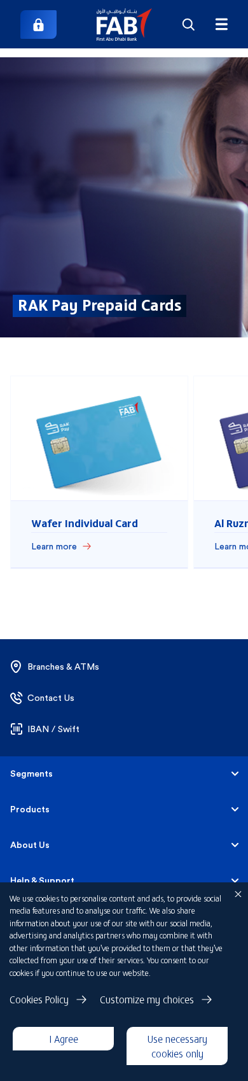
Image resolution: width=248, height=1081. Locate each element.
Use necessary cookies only (177, 1045)
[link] (38, 24)
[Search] (189, 24)
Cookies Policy (39, 999)
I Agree (63, 1038)
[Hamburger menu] (221, 24)
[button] (124, 24)
